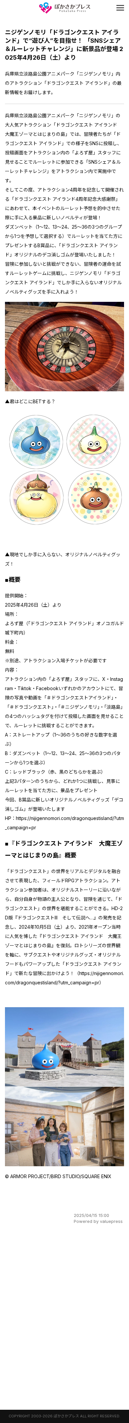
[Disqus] (64, 1318)
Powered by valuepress (98, 1221)
